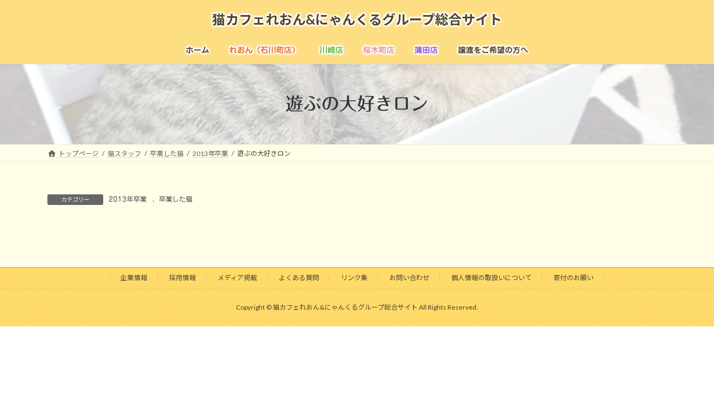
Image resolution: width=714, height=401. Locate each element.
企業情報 (133, 277)
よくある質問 (299, 277)
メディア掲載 (237, 277)
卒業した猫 (175, 198)
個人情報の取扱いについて (491, 277)
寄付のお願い (573, 277)
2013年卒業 (128, 198)
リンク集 (354, 277)
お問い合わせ (409, 277)
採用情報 (182, 277)
